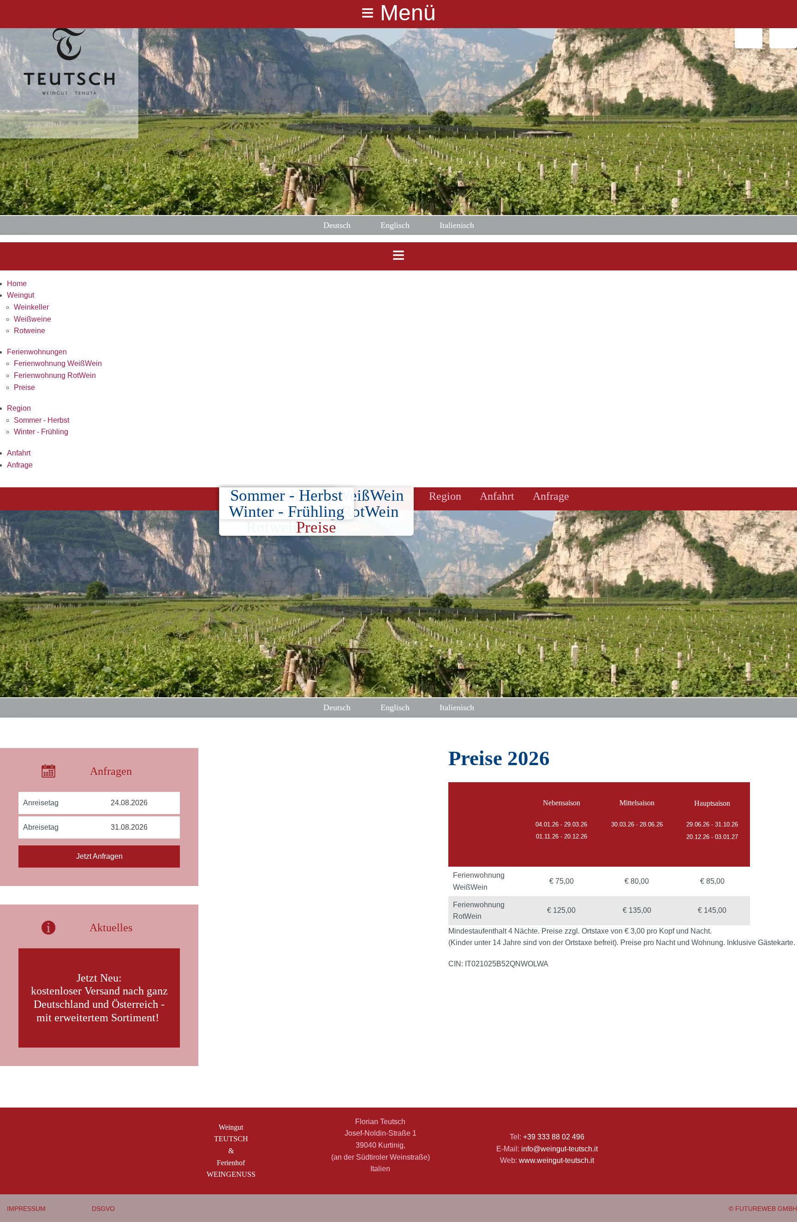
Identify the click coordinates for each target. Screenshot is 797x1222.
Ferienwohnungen (37, 352)
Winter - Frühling (41, 432)
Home (17, 284)
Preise (24, 387)
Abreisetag (41, 827)
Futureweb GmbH (766, 1208)
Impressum (26, 1208)
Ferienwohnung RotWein (55, 375)
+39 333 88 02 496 (553, 1137)
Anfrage (20, 465)
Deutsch (337, 225)
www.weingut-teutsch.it (556, 1160)
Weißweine (32, 319)
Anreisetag (41, 803)
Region (19, 408)
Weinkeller (31, 307)
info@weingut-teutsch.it (559, 1149)
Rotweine (29, 331)
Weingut (20, 295)
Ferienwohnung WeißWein (58, 363)
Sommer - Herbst (41, 420)
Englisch (395, 225)
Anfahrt (18, 453)
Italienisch (457, 225)
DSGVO (103, 1208)
